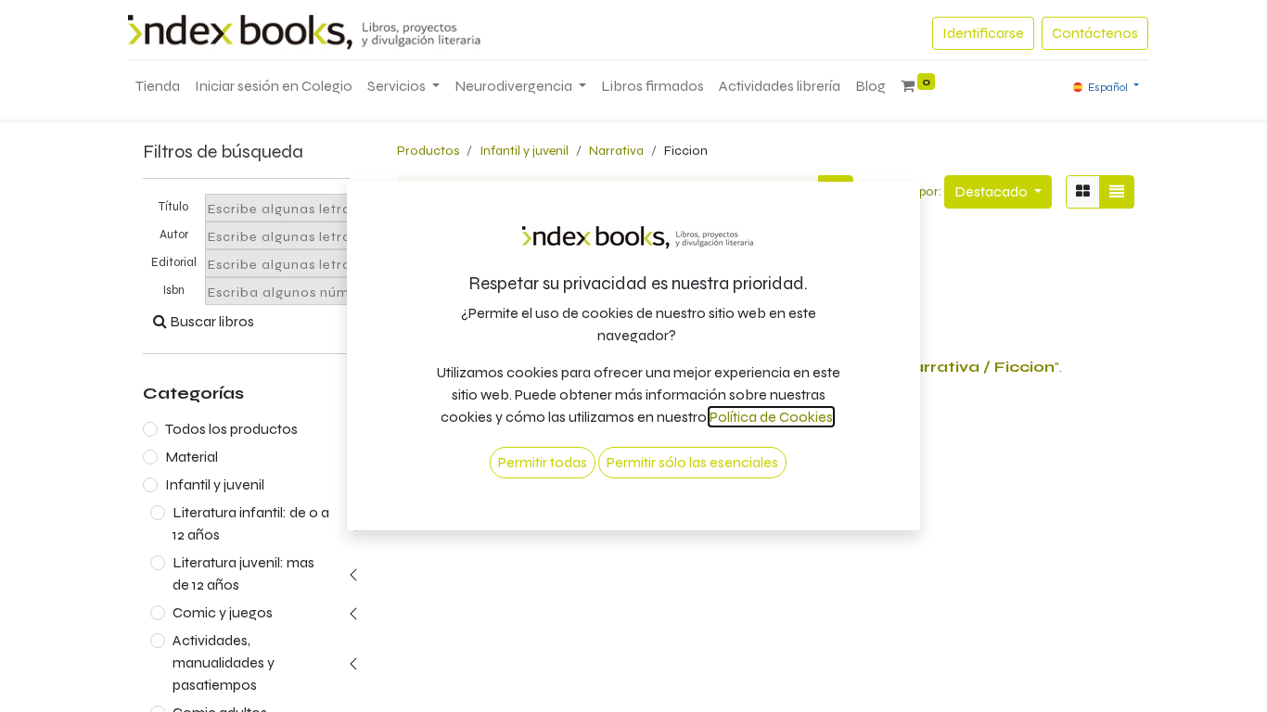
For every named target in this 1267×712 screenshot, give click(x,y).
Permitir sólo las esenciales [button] (692, 462)
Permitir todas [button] (542, 462)
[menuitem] (157, 86)
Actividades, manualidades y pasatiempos (224, 662)
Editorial (174, 262)
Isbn (174, 290)
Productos (428, 151)
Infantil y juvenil (214, 484)
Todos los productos (231, 429)
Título (173, 206)
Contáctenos (1095, 33)
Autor (174, 234)
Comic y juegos (223, 612)
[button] (998, 192)
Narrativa (616, 151)
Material (191, 456)
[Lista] (1116, 192)
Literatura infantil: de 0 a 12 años (251, 523)
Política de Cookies (771, 417)
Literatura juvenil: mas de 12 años (243, 573)
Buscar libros (210, 321)
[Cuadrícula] (1083, 192)
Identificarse (983, 33)
